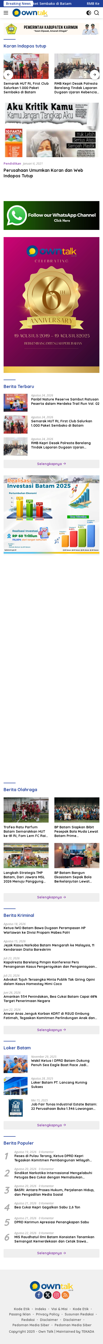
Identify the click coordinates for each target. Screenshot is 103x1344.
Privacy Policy (47, 1314)
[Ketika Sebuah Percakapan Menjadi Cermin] (76, 66)
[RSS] (65, 1295)
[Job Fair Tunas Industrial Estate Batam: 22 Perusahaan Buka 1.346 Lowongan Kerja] (16, 1108)
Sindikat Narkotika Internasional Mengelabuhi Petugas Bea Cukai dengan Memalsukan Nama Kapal (53, 1175)
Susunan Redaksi (79, 1314)
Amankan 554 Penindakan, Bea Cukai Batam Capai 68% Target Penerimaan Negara (50, 998)
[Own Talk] (29, 13)
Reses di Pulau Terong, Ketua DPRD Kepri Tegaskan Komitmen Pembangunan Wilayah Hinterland (52, 1158)
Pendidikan (12, 163)
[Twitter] (48, 1295)
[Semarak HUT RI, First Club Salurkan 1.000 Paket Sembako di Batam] (16, 425)
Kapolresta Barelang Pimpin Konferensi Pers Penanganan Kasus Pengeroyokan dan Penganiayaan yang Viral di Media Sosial (49, 964)
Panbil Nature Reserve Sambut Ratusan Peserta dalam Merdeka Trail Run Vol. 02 (65, 401)
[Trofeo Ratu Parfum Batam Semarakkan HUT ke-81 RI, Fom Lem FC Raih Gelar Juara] (26, 810)
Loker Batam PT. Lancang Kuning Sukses (59, 1084)
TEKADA (87, 1331)
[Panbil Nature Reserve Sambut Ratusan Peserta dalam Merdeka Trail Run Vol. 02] (16, 403)
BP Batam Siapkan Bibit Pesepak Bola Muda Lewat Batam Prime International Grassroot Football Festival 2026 (76, 831)
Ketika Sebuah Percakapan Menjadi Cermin (71, 87)
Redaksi (28, 1320)
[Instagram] (56, 1295)
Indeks (40, 1309)
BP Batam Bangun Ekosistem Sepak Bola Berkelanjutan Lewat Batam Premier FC (73, 877)
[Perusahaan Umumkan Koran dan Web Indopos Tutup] (51, 130)
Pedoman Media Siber (30, 1325)
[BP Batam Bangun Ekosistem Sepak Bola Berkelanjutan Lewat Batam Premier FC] (76, 855)
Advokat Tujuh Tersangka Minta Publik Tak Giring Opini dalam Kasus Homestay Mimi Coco (49, 981)
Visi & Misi (59, 1309)
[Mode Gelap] (89, 13)
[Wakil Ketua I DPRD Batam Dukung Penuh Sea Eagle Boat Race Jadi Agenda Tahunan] (16, 1064)
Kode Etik (22, 1309)
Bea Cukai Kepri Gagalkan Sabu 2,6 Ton (47, 1207)
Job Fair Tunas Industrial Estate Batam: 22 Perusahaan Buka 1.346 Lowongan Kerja (64, 1106)
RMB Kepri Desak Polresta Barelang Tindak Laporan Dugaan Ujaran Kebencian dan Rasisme (26, 88)
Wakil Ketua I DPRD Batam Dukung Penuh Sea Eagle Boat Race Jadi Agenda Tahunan (60, 1062)
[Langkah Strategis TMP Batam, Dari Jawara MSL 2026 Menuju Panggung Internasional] (26, 855)
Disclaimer (49, 1320)
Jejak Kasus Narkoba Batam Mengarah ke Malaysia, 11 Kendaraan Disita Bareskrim (49, 947)
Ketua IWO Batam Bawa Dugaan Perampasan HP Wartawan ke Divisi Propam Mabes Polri (45, 930)
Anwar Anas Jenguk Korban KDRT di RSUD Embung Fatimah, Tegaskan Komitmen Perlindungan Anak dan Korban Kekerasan (49, 1015)
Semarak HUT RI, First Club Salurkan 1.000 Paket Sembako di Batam (61, 423)
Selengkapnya (50, 464)
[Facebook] (39, 1295)
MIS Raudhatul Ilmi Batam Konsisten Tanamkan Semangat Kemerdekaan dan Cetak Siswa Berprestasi (54, 1239)
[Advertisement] (51, 614)
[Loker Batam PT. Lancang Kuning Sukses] (16, 1086)
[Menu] (7, 13)
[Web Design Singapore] (51, 304)
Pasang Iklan (20, 1314)
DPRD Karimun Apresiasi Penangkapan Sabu (51, 1222)
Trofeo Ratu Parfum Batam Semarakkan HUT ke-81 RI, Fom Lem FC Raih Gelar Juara (26, 831)
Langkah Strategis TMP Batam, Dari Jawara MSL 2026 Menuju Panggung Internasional (24, 877)
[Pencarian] (96, 13)
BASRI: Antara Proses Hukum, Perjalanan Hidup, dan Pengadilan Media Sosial (54, 1192)
